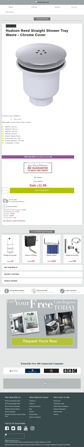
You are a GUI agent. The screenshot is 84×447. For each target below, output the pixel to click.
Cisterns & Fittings (31, 255)
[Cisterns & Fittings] (31, 244)
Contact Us (32, 401)
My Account (57, 401)
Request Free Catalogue (61, 406)
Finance (56, 414)
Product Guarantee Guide (12, 401)
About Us (32, 403)
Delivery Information (60, 409)
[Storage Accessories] (10, 244)
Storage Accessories (10, 255)
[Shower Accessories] (72, 244)
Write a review (17, 119)
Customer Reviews (34, 406)
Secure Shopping (10, 411)
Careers (31, 411)
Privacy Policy (33, 414)
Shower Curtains (51, 255)
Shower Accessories (72, 255)
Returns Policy (58, 411)
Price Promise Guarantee (12, 406)
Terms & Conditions (35, 417)
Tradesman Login (59, 403)
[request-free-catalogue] (42, 324)
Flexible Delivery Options (12, 409)
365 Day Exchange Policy (12, 403)
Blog (30, 409)
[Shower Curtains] (51, 244)
